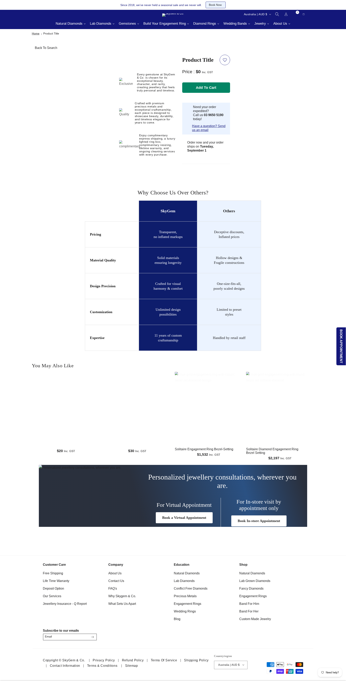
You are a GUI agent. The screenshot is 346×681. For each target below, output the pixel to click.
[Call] (41, 14)
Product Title (51, 33)
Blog (177, 619)
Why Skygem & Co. (122, 596)
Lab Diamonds (184, 581)
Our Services (52, 596)
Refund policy (133, 660)
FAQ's (112, 588)
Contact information (65, 665)
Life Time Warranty (56, 581)
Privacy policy (104, 660)
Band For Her (248, 611)
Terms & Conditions (102, 665)
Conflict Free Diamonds (190, 588)
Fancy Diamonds (251, 588)
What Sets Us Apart (122, 603)
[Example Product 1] (66, 387)
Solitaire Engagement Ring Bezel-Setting (204, 449)
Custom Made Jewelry (255, 619)
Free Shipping (53, 573)
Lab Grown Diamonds (254, 581)
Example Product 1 (49, 406)
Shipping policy (196, 660)
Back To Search (46, 48)
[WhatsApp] (298, 636)
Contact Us (116, 581)
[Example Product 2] (137, 387)
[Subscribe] (92, 637)
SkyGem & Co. (73, 660)
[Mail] (51, 14)
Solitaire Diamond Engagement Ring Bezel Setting (272, 450)
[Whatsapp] (61, 14)
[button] (277, 14)
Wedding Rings (185, 611)
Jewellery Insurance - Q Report (65, 603)
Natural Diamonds (187, 573)
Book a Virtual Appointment (184, 518)
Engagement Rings (187, 603)
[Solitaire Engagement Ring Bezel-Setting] (209, 390)
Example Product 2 (120, 406)
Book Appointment (341, 346)
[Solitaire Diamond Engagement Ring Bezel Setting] (280, 390)
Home (35, 33)
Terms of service (164, 660)
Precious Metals (185, 596)
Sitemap (131, 665)
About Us (115, 573)
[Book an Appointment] (71, 14)
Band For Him (249, 603)
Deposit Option (53, 588)
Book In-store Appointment (259, 521)
